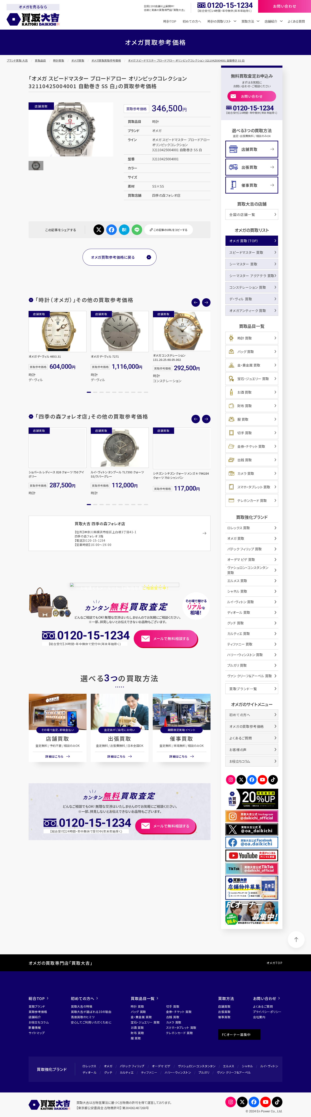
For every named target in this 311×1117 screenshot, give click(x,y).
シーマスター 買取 (243, 264)
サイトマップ (37, 1033)
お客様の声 (238, 749)
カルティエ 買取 (238, 633)
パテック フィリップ (132, 1066)
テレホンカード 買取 (252, 500)
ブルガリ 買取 (237, 665)
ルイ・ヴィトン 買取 (240, 601)
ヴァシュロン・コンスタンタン (197, 1066)
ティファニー (149, 1072)
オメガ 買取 (235, 538)
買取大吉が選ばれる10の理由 (91, 1012)
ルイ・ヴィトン (269, 1066)
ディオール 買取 (238, 612)
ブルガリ (203, 1072)
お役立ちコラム (239, 761)
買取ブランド (37, 1006)
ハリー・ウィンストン (178, 1072)
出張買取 (119, 738)
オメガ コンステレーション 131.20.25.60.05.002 (169, 357)
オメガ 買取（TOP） (244, 240)
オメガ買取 (77, 60)
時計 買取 (244, 338)
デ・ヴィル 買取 (240, 298)
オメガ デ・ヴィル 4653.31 (45, 356)
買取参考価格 (38, 1012)
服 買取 (242, 419)
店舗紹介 (35, 1017)
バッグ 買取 (245, 351)
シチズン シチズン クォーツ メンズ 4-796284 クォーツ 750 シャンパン (181, 475)
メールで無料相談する (171, 638)
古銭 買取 (244, 459)
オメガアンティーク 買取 (247, 310)
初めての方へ (192, 21)
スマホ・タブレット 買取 (253, 486)
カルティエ (127, 1072)
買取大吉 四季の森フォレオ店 (100, 523)
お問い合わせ (252, 96)
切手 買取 (244, 432)
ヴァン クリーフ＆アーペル (234, 1072)
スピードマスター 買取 (246, 252)
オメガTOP (274, 963)
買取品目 (40, 60)
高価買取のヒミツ (83, 1017)
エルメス (228, 1066)
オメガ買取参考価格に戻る (113, 257)
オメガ (108, 1066)
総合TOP (37, 998)
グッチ (108, 1072)
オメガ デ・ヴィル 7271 (105, 356)
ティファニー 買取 (239, 644)
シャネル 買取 (237, 591)
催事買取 (181, 738)
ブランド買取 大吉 (17, 60)
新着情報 (35, 1027)
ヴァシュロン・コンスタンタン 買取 (247, 570)
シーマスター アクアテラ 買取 (251, 275)
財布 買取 (244, 405)
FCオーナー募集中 (236, 1034)
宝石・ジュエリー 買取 (253, 378)
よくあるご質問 (240, 738)
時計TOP (169, 21)
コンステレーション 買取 (247, 287)
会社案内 (259, 1017)
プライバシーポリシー (267, 1012)
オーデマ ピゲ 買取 (241, 559)
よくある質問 (296, 21)
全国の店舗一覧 (242, 214)
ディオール (90, 1072)
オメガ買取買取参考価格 (106, 60)
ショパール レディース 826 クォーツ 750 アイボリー (56, 474)
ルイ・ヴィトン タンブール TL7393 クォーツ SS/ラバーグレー (117, 474)
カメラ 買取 (245, 473)
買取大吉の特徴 (81, 1006)
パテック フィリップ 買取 (244, 548)
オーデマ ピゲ (161, 1066)
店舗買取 (57, 738)
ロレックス (89, 1066)
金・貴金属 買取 (248, 365)
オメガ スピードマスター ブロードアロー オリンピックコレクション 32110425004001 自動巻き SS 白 (186, 60)
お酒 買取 (244, 392)
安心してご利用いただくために (91, 1022)
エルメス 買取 (237, 580)
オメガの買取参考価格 (246, 726)
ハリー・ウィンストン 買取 (245, 654)
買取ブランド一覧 (243, 688)
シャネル (247, 1066)
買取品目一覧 (143, 998)
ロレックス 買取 (238, 527)
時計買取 (58, 60)
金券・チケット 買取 (251, 446)
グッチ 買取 (235, 622)
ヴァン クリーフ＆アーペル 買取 (249, 675)
